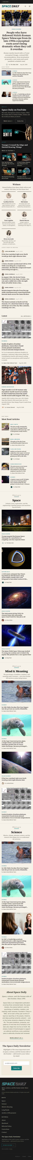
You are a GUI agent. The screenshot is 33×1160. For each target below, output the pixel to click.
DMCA (29, 1156)
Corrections (5, 1129)
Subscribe (6, 1)
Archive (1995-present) (9, 1113)
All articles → (26, 316)
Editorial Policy (7, 1126)
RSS (11, 1149)
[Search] (25, 6)
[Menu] (29, 6)
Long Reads (5, 1110)
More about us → (16, 1038)
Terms (24, 1156)
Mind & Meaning (7, 1107)
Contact (4, 1132)
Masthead (5, 1123)
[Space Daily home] (10, 6)
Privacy (17, 1156)
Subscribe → (8, 1145)
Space (4, 1101)
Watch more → (8, 121)
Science (4, 1104)
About (4, 1120)
